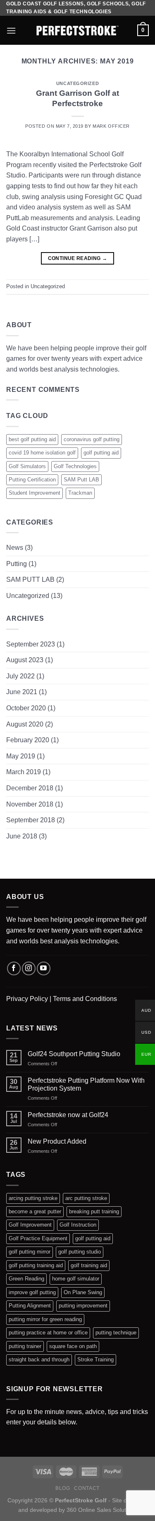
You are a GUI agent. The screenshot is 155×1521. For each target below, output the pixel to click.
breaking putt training (94, 1211)
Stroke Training (95, 1359)
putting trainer (25, 1346)
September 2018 (30, 820)
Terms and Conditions (85, 998)
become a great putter (35, 1211)
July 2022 (20, 676)
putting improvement (83, 1305)
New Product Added (57, 1141)
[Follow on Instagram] (29, 968)
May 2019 (20, 756)
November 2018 (29, 804)
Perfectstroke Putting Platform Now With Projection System (86, 1084)
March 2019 (23, 771)
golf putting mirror (29, 1252)
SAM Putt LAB (81, 479)
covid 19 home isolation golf (42, 452)
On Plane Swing (83, 1292)
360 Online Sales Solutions (102, 1509)
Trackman (80, 493)
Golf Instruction (78, 1225)
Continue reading (77, 258)
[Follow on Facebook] (14, 968)
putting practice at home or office (48, 1332)
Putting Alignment (30, 1305)
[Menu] (11, 30)
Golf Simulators (27, 466)
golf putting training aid (36, 1265)
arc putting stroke (86, 1198)
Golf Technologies (75, 466)
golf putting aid (101, 452)
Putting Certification (32, 479)
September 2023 (30, 644)
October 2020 (26, 708)
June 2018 (21, 836)
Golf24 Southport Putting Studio (74, 1053)
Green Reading (26, 1279)
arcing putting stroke (33, 1198)
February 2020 (27, 739)
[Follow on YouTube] (43, 968)
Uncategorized (77, 83)
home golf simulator (75, 1279)
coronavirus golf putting (91, 439)
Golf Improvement (30, 1225)
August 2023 (24, 659)
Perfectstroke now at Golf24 (68, 1114)
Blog (62, 1488)
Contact (86, 1488)
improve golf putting (32, 1292)
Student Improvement (34, 493)
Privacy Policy (27, 998)
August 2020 (24, 724)
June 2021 (21, 691)
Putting (16, 563)
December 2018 (29, 788)
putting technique (115, 1332)
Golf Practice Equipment (38, 1238)
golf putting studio (79, 1252)
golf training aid (89, 1265)
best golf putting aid (32, 439)
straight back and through (39, 1359)
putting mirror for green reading (45, 1319)
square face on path (73, 1346)
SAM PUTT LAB (30, 579)
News (14, 547)
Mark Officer (111, 126)
